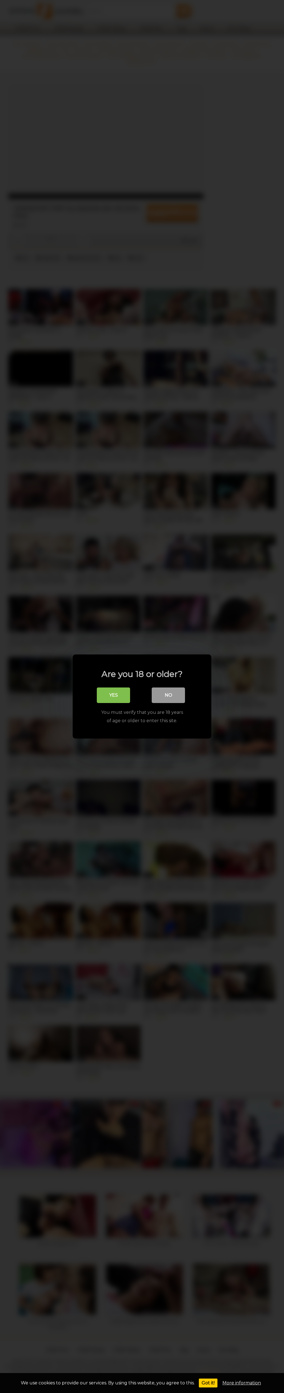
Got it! (208, 1383)
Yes (113, 695)
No (168, 695)
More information (241, 1383)
